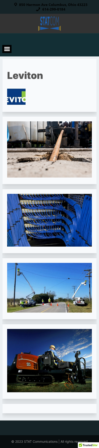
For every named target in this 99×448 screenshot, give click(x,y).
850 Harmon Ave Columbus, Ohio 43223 (53, 4)
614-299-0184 (53, 9)
